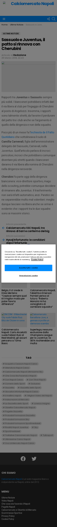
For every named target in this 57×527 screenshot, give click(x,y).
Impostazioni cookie (28, 275)
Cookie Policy (37, 259)
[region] (28, 263)
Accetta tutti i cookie (28, 268)
